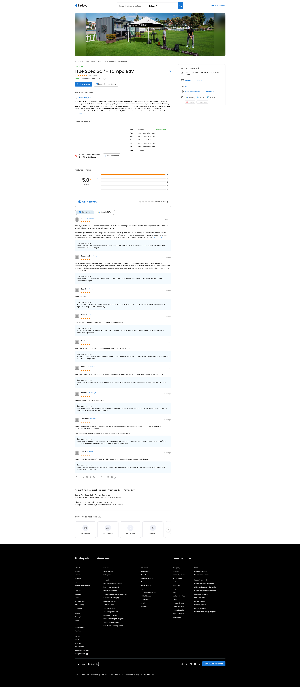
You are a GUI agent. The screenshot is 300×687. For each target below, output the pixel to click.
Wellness (144, 607)
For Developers (199, 601)
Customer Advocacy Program (205, 612)
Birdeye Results (178, 610)
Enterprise (107, 575)
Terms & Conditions (82, 675)
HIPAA (116, 675)
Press (174, 592)
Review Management (111, 587)
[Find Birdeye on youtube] (195, 663)
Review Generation (110, 591)
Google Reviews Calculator (204, 584)
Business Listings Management (114, 619)
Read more (78, 114)
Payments (78, 608)
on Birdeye (90, 218)
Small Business (108, 571)
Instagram (203, 102)
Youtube (191, 102)
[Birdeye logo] (81, 5)
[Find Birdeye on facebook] (178, 663)
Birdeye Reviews (178, 607)
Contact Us (177, 617)
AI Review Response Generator (205, 587)
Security (104, 675)
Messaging (78, 617)
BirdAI (77, 640)
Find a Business (199, 598)
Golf (100, 61)
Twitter (201, 97)
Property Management (149, 592)
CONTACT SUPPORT (214, 664)
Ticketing (78, 631)
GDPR (111, 675)
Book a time (177, 582)
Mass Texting (79, 605)
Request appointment (107, 84)
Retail (143, 603)
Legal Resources (178, 614)
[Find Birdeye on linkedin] (186, 663)
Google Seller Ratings (82, 585)
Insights (78, 624)
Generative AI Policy (132, 675)
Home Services (146, 585)
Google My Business (110, 612)
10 (111, 477)
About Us (176, 571)
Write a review (218, 5)
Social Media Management (113, 626)
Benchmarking (80, 627)
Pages (77, 582)
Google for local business (112, 584)
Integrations (79, 647)
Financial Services (147, 578)
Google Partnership (82, 650)
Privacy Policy (95, 675)
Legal (142, 589)
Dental (143, 575)
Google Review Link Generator (205, 591)
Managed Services (200, 571)
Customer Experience (111, 622)
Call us (187, 86)
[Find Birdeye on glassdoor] (199, 663)
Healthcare (145, 582)
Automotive (145, 571)
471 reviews (93, 75)
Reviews (78, 575)
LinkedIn (212, 97)
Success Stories (178, 603)
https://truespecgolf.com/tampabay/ (199, 91)
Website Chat (108, 605)
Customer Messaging (111, 598)
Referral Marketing (109, 601)
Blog (174, 589)
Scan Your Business (201, 594)
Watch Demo (177, 578)
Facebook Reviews (110, 615)
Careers (175, 599)
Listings (77, 571)
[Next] (168, 530)
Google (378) (106, 212)
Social (77, 598)
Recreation (90, 61)
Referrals (78, 578)
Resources (176, 585)
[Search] (180, 5)
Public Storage (146, 596)
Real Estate (145, 599)
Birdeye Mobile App (81, 654)
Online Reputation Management (115, 594)
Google (191, 97)
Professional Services (202, 575)
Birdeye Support (200, 605)
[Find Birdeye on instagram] (191, 663)
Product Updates (179, 596)
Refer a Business (200, 608)
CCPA (121, 675)
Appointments (80, 601)
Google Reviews (109, 608)
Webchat (78, 594)
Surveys (77, 620)
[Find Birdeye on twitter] (182, 663)
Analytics (78, 643)
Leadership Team (179, 575)
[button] (115, 477)
